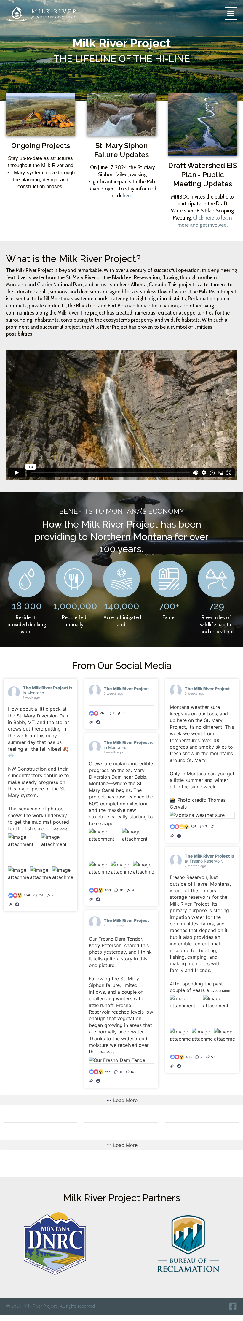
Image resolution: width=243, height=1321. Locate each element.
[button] (231, 13)
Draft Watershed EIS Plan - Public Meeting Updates (202, 174)
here (127, 196)
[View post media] (24, 849)
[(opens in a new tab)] (17, 904)
